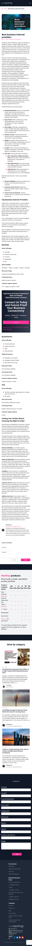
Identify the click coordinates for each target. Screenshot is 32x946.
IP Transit (11, 871)
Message (3, 841)
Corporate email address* (7, 799)
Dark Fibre (11, 866)
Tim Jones (8, 685)
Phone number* (5, 805)
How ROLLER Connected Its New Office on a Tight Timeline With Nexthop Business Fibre (15, 671)
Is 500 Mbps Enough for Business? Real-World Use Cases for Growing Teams (14, 711)
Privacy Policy (12, 913)
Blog (10, 910)
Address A (3, 823)
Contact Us (12, 908)
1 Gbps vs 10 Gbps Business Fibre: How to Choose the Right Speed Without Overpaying (15, 751)
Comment (4, 552)
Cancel (14, 560)
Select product (4, 817)
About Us (11, 905)
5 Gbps (10, 887)
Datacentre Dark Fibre (15, 869)
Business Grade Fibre (14, 882)
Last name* (4, 793)
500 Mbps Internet (14, 899)
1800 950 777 (13, 929)
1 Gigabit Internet (13, 896)
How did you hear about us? (8, 835)
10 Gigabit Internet (14, 885)
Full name (4, 547)
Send (25, 560)
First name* (4, 787)
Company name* (5, 811)
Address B (3, 829)
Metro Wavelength (14, 874)
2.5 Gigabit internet (14, 890)
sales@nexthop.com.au (16, 930)
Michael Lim (9, 525)
